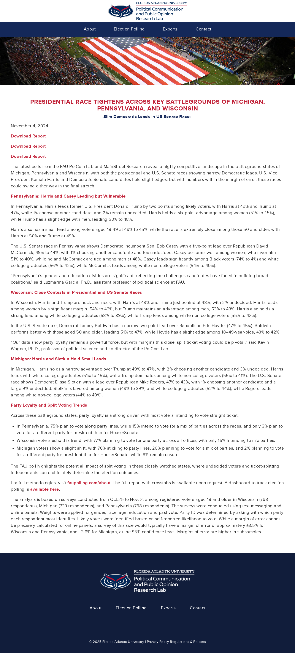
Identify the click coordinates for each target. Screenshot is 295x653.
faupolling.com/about (88, 482)
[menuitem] (90, 29)
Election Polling (131, 608)
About (96, 608)
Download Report (28, 136)
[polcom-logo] (147, 11)
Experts (168, 608)
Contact (198, 608)
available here (44, 489)
